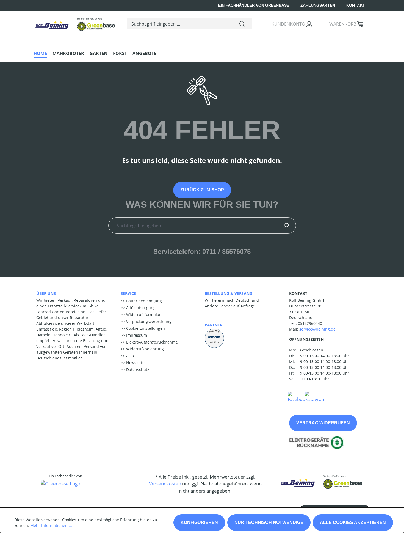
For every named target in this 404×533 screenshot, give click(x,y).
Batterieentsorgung (143, 300)
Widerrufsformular (143, 314)
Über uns (46, 293)
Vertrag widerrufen (323, 423)
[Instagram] (315, 397)
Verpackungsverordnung (148, 321)
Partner (213, 325)
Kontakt (355, 5)
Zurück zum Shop (202, 190)
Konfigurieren (199, 522)
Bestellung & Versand (228, 293)
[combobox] (180, 23)
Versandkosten (165, 483)
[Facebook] (298, 397)
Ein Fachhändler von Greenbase (253, 5)
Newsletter (135, 362)
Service (128, 293)
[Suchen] (242, 23)
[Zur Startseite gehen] (75, 22)
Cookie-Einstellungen (145, 328)
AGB (129, 355)
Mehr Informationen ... (51, 525)
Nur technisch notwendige (268, 522)
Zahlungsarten (317, 5)
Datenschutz (137, 369)
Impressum (136, 335)
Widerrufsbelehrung (144, 348)
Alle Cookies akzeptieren (353, 522)
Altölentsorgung (140, 307)
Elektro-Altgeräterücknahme (151, 342)
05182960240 (310, 323)
